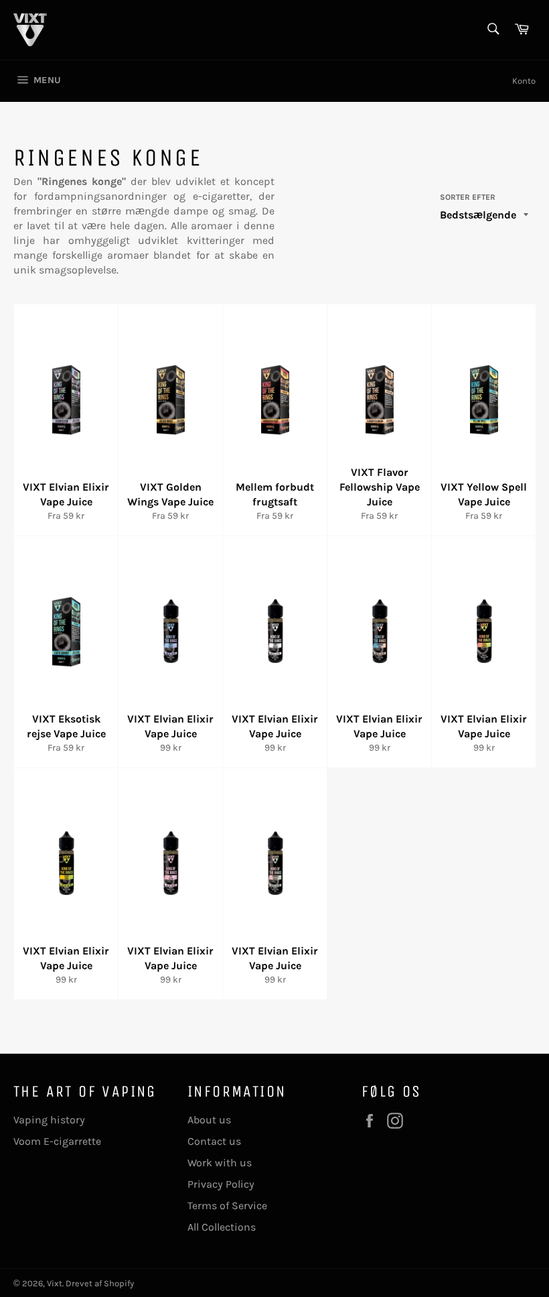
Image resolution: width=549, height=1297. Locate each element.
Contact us (214, 1141)
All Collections (221, 1227)
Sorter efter (467, 197)
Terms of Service (227, 1205)
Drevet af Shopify (100, 1283)
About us (209, 1119)
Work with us (219, 1162)
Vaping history (49, 1119)
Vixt (54, 1283)
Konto (524, 81)
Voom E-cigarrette (57, 1141)
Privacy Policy (220, 1184)
